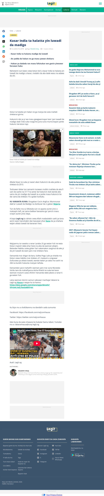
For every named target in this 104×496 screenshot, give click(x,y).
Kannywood (48, 10)
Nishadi (74, 10)
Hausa (21, 9)
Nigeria (56, 204)
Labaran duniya (74, 126)
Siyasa (30, 10)
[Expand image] (62, 130)
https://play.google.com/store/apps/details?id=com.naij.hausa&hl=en (30, 286)
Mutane (83, 10)
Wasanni (38, 10)
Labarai (66, 10)
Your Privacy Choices (54, 495)
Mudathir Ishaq (34, 49)
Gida (11, 31)
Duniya (58, 10)
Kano (48, 221)
